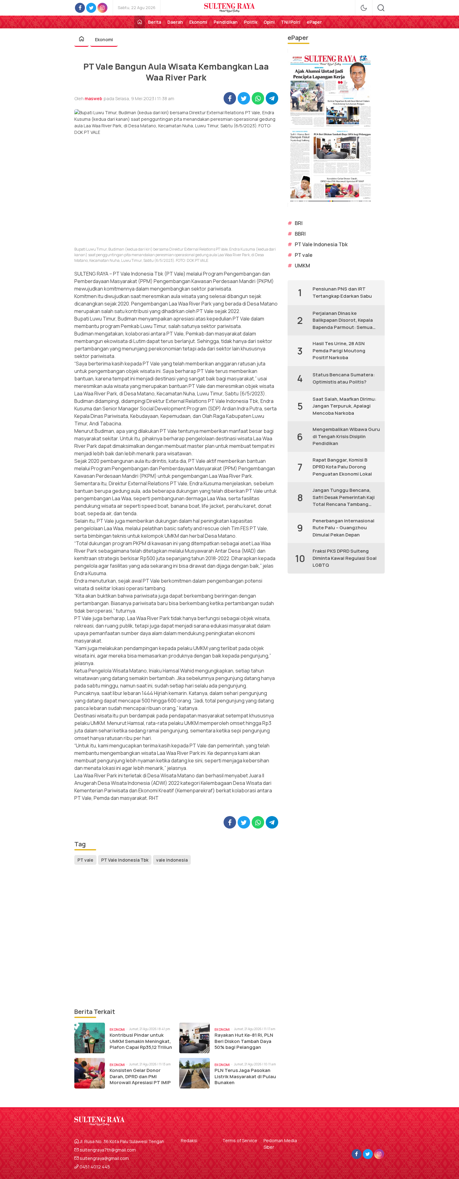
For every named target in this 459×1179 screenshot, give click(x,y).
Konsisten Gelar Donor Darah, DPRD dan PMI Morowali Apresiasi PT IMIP (140, 1076)
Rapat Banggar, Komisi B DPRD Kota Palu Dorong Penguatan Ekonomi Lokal (342, 467)
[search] (381, 8)
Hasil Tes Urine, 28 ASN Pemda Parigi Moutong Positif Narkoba (339, 350)
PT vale (85, 860)
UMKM (302, 265)
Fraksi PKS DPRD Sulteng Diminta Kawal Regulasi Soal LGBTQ (345, 558)
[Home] (139, 22)
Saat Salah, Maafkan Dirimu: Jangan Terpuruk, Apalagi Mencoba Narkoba (344, 406)
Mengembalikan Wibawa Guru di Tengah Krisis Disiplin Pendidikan (346, 436)
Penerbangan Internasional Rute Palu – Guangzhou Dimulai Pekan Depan (343, 527)
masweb (93, 98)
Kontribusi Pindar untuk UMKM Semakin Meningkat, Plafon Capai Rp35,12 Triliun (141, 1041)
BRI (299, 223)
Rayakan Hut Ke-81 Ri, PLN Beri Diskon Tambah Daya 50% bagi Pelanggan (244, 1041)
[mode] (364, 8)
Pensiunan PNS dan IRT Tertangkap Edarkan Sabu (342, 292)
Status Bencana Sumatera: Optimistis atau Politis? (344, 378)
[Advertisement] (176, 937)
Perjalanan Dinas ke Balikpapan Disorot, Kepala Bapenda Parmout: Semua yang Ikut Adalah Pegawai (343, 320)
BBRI (300, 233)
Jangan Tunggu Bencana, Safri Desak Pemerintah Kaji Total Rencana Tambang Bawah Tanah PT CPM (344, 497)
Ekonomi (104, 39)
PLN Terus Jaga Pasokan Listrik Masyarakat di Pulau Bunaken (245, 1076)
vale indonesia (172, 860)
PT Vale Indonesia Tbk (124, 860)
